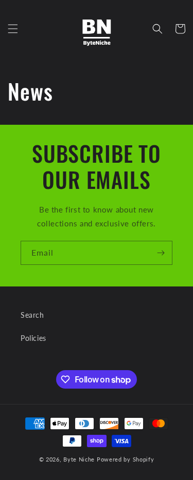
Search (32, 315)
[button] (13, 28)
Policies (33, 338)
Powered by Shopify (125, 459)
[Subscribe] (160, 253)
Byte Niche (79, 459)
